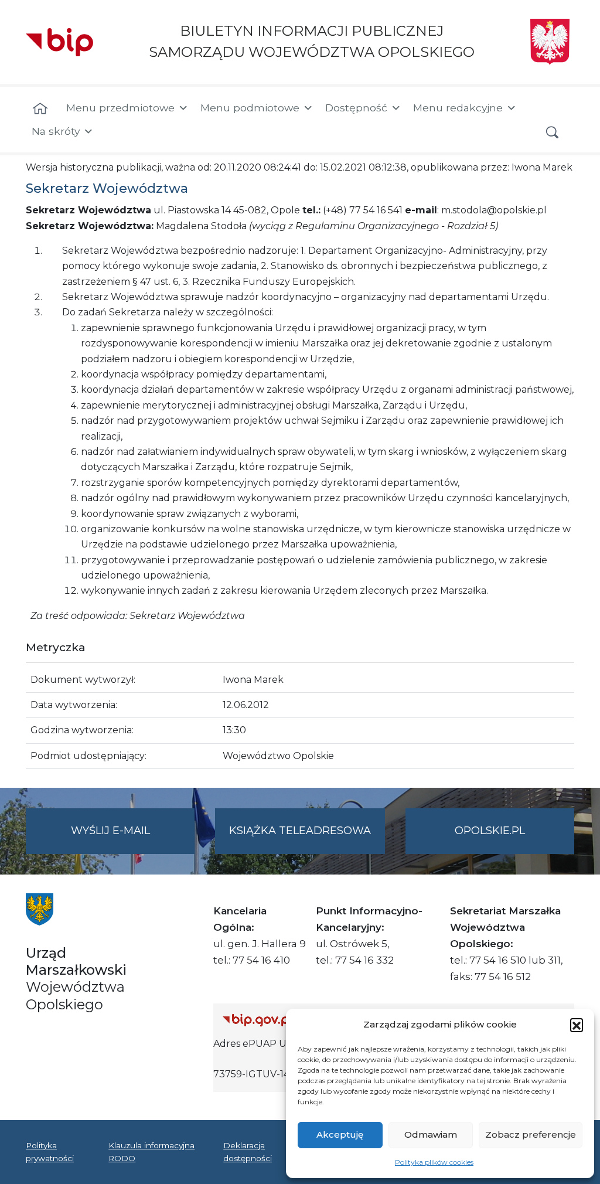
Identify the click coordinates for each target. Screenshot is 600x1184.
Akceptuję (339, 1134)
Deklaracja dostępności (247, 1152)
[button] (576, 1024)
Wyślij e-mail (133, 839)
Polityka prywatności (50, 1152)
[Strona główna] (40, 109)
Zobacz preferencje (530, 1134)
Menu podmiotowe (249, 107)
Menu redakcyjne (458, 107)
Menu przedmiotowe (120, 107)
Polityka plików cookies (434, 1162)
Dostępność (356, 107)
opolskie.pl (490, 830)
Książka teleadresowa (300, 830)
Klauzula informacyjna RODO (151, 1152)
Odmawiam (430, 1134)
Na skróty (56, 131)
